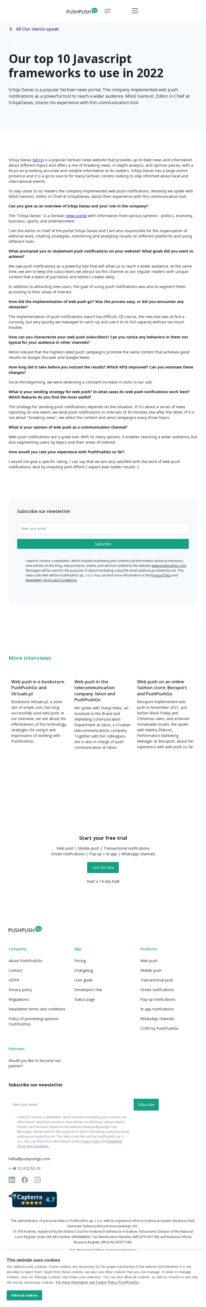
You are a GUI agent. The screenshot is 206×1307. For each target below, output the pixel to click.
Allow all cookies (24, 1295)
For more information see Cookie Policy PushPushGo (97, 1282)
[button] (133, 10)
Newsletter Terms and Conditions (51, 580)
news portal (76, 215)
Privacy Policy (161, 575)
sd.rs (38, 159)
